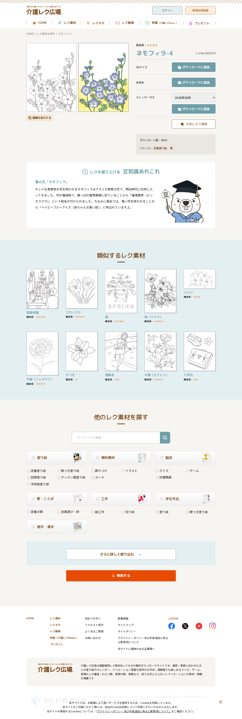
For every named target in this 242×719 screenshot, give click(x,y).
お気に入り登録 (196, 124)
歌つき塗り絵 (70, 470)
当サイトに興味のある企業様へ (136, 649)
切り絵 (129, 512)
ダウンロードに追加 (196, 67)
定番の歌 (37, 511)
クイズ (163, 470)
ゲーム (194, 470)
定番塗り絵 (160, 148)
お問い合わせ (93, 638)
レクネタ (98, 23)
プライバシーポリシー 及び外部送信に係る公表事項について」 (134, 711)
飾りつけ (101, 470)
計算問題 (165, 477)
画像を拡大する (42, 117)
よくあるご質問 (94, 631)
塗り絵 (163, 512)
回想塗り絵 (38, 477)
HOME (42, 23)
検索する (123, 575)
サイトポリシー (127, 631)
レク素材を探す (46, 34)
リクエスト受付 (94, 625)
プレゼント (202, 23)
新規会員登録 (200, 10)
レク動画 (128, 23)
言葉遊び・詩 (70, 511)
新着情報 (123, 618)
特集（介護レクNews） (64, 638)
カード (99, 477)
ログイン (167, 10)
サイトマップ (126, 625)
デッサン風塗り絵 (73, 477)
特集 (165, 23)
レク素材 (70, 23)
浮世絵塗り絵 (40, 484)
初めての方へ (93, 618)
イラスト (131, 470)
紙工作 (99, 512)
